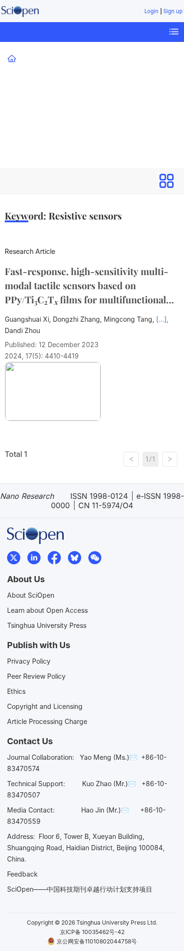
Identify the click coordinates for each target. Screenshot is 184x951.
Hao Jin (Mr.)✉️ (105, 810)
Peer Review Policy (36, 676)
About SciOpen (30, 595)
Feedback (22, 874)
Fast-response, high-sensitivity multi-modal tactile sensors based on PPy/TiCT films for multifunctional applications (86, 286)
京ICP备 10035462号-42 (92, 931)
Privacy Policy (28, 661)
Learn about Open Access (47, 610)
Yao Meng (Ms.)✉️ (108, 757)
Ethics (16, 691)
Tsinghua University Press (46, 625)
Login (151, 11)
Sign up (173, 11)
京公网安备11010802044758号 (97, 941)
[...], (162, 319)
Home (28, 58)
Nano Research (47, 90)
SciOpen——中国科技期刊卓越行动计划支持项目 (79, 889)
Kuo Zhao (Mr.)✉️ (109, 784)
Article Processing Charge (47, 721)
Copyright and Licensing (45, 706)
